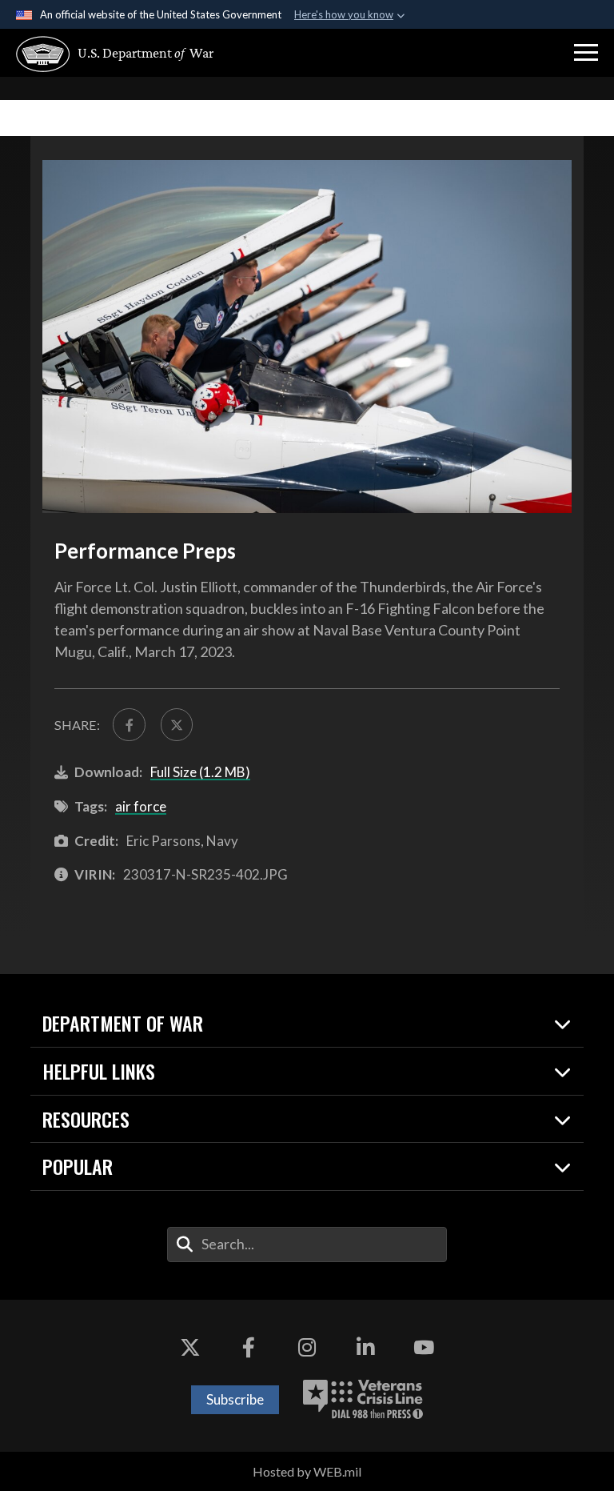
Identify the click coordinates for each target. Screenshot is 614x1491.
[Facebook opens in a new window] (249, 1348)
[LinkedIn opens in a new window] (365, 1348)
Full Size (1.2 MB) (200, 772)
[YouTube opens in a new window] (424, 1348)
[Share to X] (177, 724)
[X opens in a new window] (190, 1348)
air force (140, 806)
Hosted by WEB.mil (307, 1471)
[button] (586, 53)
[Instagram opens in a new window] (307, 1348)
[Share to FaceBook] (129, 724)
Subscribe (235, 1399)
